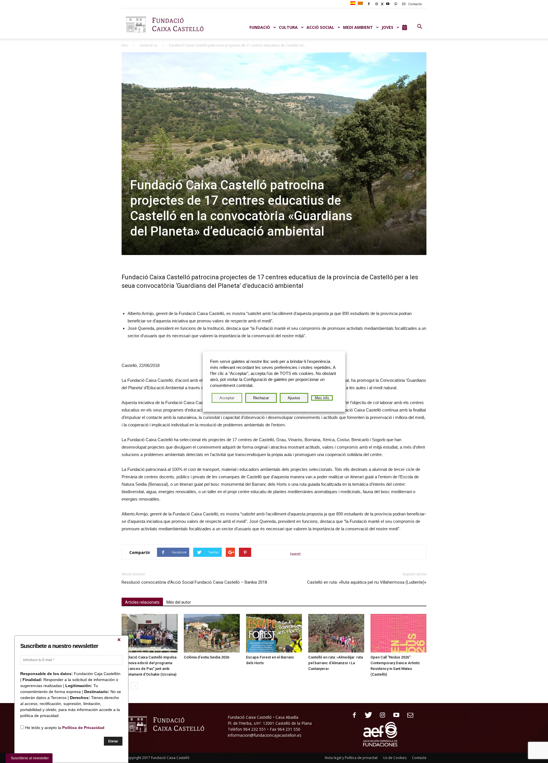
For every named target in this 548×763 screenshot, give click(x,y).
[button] (419, 27)
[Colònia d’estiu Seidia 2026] (212, 633)
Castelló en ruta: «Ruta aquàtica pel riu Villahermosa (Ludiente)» (366, 582)
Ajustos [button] (294, 398)
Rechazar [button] (261, 398)
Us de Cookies (394, 757)
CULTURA (288, 27)
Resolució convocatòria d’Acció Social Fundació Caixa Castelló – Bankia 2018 (194, 582)
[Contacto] (408, 715)
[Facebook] (352, 715)
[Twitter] (366, 715)
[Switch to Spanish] (353, 3)
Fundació (259, 27)
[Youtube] (394, 715)
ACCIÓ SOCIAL (320, 27)
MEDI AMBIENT (358, 27)
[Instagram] (380, 715)
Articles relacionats (142, 602)
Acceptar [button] (226, 398)
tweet (295, 554)
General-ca (148, 45)
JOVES (387, 27)
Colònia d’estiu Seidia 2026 (206, 657)
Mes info (322, 398)
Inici (125, 45)
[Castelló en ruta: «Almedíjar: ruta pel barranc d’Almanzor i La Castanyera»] (336, 633)
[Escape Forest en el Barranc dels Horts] (274, 633)
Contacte (414, 4)
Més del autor (178, 602)
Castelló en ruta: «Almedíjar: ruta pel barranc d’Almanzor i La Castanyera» (335, 663)
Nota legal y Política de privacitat (351, 757)
